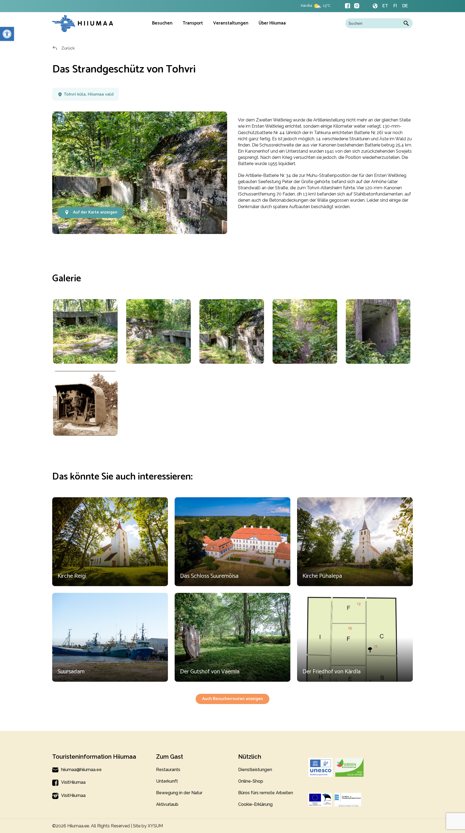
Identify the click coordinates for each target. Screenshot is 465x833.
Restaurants (168, 769)
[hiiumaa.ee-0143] (378, 331)
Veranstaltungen (230, 23)
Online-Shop (250, 781)
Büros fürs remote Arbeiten (265, 792)
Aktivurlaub (167, 804)
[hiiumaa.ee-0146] (85, 331)
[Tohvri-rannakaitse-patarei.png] (85, 403)
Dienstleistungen (255, 769)
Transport (193, 23)
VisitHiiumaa (73, 782)
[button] (7, 34)
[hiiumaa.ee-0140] (158, 331)
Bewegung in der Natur (179, 792)
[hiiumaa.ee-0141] (232, 331)
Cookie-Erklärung (255, 804)
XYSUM (155, 825)
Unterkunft (167, 781)
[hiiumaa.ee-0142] (305, 331)
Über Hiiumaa (272, 23)
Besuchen (162, 23)
